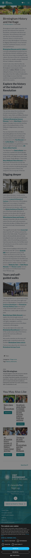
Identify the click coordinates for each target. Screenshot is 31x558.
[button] (15, 538)
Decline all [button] (15, 552)
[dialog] (15, 541)
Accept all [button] (15, 548)
